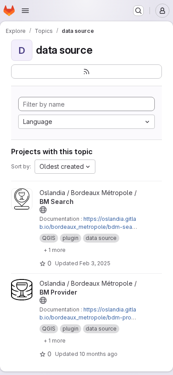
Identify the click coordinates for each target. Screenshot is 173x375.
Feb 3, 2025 (94, 263)
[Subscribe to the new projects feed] (86, 71)
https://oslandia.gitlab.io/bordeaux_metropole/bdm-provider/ (87, 317)
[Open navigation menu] (25, 11)
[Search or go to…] (138, 10)
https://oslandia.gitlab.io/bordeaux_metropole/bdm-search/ (88, 226)
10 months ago (98, 354)
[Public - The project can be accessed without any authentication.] (43, 209)
